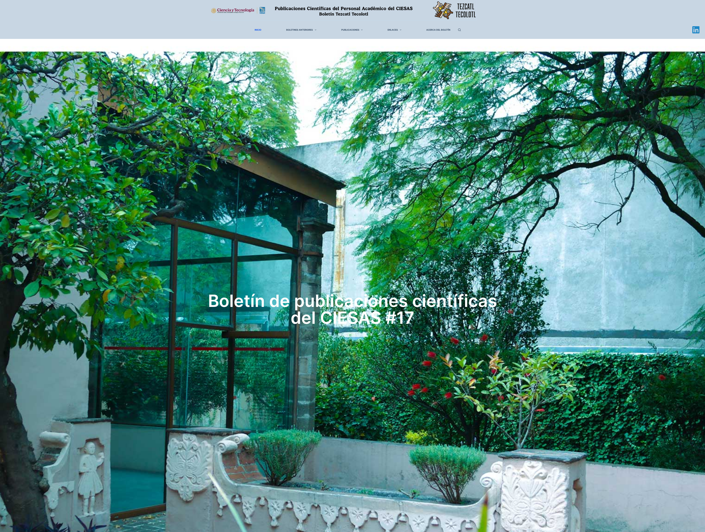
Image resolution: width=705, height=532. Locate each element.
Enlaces (393, 29)
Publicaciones (350, 29)
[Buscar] (459, 29)
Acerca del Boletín (438, 29)
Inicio (258, 29)
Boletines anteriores (299, 29)
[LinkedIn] (695, 29)
